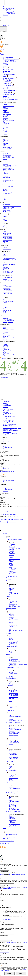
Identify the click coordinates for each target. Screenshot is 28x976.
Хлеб (4, 311)
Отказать (9, 973)
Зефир (4, 254)
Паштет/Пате (6, 294)
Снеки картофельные (8, 320)
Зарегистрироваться (5, 941)
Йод (4, 122)
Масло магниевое (7, 147)
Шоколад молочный (8, 272)
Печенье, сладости (7, 168)
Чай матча (5, 336)
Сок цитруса (6, 349)
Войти (2, 885)
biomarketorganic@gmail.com (7, 471)
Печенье (5, 302)
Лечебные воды (7, 156)
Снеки (4, 434)
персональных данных (11, 887)
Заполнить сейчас (4, 952)
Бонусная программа (8, 439)
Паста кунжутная (7, 290)
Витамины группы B (8, 120)
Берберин (5, 119)
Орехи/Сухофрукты (8, 421)
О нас (4, 446)
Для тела (5, 141)
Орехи (4, 225)
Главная (3, 358)
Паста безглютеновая (8, 207)
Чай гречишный (7, 333)
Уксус (4, 242)
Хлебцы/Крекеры (7, 425)
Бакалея (5, 414)
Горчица (5, 344)
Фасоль (5, 352)
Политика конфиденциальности (8, 514)
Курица (5, 172)
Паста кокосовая (7, 289)
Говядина (5, 173)
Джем (4, 285)
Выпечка (5, 190)
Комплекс (5, 134)
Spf (4, 139)
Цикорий (5, 332)
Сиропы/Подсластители (9, 416)
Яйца (4, 181)
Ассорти (5, 339)
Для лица (5, 140)
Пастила (5, 256)
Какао (4, 328)
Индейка (5, 170)
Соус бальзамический (8, 355)
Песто (4, 348)
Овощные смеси (7, 193)
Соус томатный (7, 350)
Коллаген (5, 118)
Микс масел (6, 241)
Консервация (6, 177)
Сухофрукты (6, 226)
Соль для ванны (7, 148)
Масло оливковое (7, 238)
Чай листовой (6, 335)
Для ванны (6, 143)
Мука (4, 199)
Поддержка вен (7, 114)
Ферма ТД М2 (6, 410)
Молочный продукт (8, 180)
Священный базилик (8, 329)
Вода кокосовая (7, 155)
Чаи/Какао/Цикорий (8, 429)
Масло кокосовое (7, 236)
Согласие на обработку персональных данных (12, 511)
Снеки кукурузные (8, 319)
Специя (5, 220)
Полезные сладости (8, 413)
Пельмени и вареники (8, 186)
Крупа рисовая (7, 211)
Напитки (5, 407)
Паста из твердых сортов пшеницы (12, 206)
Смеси (4, 198)
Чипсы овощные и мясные (10, 165)
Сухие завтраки (7, 249)
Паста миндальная (7, 292)
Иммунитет (6, 112)
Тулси (4, 331)
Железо (5, 128)
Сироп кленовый (7, 277)
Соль (4, 219)
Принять (21, 973)
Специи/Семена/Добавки (9, 422)
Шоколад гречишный (8, 271)
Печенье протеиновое (8, 301)
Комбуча (5, 159)
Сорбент (5, 111)
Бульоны (5, 189)
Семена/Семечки (7, 217)
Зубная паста (6, 145)
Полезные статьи (7, 447)
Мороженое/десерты (8, 191)
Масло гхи (5, 234)
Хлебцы (5, 313)
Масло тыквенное (7, 240)
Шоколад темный (7, 269)
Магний (5, 124)
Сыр (4, 178)
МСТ (4, 232)
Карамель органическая (9, 258)
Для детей (5, 115)
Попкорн (5, 318)
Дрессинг (5, 345)
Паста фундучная (7, 293)
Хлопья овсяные (7, 204)
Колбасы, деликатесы (8, 169)
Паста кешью (6, 288)
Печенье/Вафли (7, 432)
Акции (4, 403)
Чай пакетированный (8, 337)
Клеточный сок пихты (8, 106)
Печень (5, 174)
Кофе (4, 327)
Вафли (4, 299)
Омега (4, 132)
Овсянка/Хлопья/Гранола (9, 424)
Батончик (5, 265)
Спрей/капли (6, 126)
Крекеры (5, 309)
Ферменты (5, 130)
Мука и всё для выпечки (9, 420)
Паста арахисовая (7, 286)
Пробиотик (6, 123)
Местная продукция (8, 409)
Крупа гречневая (7, 208)
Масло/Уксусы (6, 418)
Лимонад (5, 153)
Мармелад (5, 255)
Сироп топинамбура (8, 280)
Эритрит (5, 279)
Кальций (5, 110)
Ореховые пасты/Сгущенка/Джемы (12, 428)
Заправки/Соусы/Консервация (10, 430)
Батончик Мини (7, 268)
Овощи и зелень (7, 166)
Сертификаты (6, 401)
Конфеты (5, 267)
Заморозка (5, 176)
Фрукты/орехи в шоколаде (9, 259)
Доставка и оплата (7, 441)
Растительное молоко (8, 157)
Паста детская (6, 210)
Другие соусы (6, 353)
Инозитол (5, 131)
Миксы (5, 104)
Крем (4, 107)
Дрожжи (5, 216)
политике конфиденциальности (17, 874)
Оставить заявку (4, 871)
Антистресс (6, 116)
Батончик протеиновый (9, 264)
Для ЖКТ (5, 108)
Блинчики (5, 164)
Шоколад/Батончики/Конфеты (10, 433)
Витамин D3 (6, 127)
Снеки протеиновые (8, 322)
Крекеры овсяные (7, 310)
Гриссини (5, 307)
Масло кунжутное (7, 237)
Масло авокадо (7, 233)
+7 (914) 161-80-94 (4, 468)
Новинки (5, 404)
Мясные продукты (7, 187)
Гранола (5, 247)
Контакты (5, 448)
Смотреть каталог (4, 377)
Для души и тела (7, 405)
